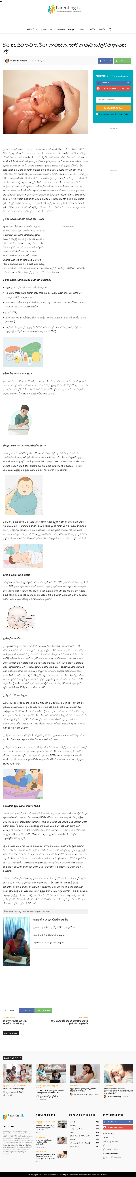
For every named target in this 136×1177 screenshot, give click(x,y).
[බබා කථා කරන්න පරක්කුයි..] (17, 1073)
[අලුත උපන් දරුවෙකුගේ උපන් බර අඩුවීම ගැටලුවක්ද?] (85, 1073)
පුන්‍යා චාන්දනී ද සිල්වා (15, 1092)
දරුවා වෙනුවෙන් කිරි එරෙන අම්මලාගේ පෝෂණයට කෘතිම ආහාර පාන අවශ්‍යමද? (118, 1090)
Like (127, 83)
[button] (110, 29)
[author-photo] (4, 1092)
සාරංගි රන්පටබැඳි (20, 61)
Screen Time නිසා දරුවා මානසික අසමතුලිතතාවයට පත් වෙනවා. (50, 1091)
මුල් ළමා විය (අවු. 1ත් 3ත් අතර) (14, 1085)
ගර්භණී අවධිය (76, 1085)
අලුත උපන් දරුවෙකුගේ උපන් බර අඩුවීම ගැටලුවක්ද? (83, 1089)
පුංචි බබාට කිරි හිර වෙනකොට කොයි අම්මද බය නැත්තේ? (69, 1022)
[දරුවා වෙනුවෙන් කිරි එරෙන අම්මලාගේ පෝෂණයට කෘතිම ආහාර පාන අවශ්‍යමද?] (118, 1073)
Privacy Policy (123, 114)
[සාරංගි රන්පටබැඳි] (7, 61)
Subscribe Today (113, 108)
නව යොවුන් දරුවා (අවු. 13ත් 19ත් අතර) (49, 1086)
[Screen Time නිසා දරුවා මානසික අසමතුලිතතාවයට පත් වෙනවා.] (51, 1073)
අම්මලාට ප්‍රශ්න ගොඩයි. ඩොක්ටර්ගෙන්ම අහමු (15, 1022)
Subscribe (125, 88)
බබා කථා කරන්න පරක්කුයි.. (14, 1088)
